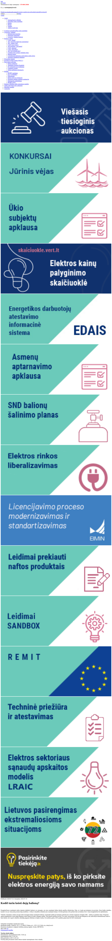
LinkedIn (37, 12)
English (33, 12)
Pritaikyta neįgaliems (6, 12)
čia (7, 928)
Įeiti (2, 1)
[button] (19, 13)
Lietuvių (28, 12)
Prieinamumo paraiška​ (7, 930)
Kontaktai (15, 12)
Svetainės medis (22, 12)
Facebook (43, 12)
